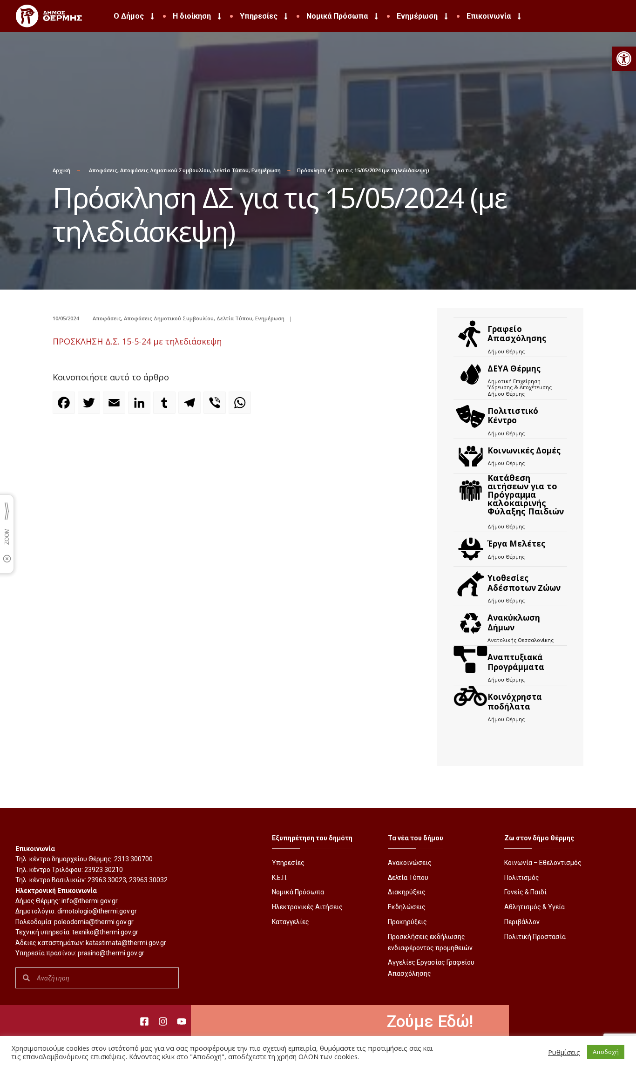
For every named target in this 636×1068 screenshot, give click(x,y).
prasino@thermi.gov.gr (111, 953)
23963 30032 (148, 880)
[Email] (115, 407)
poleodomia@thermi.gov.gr (94, 922)
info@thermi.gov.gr (89, 901)
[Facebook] (65, 407)
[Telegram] (190, 407)
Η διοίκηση (192, 16)
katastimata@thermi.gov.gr (126, 942)
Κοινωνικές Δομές (524, 450)
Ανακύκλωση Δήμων (513, 622)
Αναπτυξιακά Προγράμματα (515, 662)
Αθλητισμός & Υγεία (534, 907)
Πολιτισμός (521, 877)
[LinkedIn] (140, 407)
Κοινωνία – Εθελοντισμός (543, 862)
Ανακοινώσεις (410, 862)
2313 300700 (133, 859)
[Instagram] (163, 1021)
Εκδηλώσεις (407, 907)
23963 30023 (107, 880)
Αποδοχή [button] (606, 1052)
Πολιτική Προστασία (535, 936)
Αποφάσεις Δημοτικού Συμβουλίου (165, 170)
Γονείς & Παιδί (525, 892)
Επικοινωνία (489, 16)
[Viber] (216, 407)
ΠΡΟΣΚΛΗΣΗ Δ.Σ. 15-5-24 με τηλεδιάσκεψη (137, 341)
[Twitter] (90, 407)
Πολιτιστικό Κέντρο (512, 416)
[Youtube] (181, 1021)
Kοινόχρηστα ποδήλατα (514, 701)
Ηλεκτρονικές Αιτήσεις (307, 907)
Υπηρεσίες (258, 16)
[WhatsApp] (241, 407)
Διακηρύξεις (407, 892)
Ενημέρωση (417, 16)
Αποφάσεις (103, 170)
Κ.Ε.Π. (280, 877)
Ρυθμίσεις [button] (564, 1052)
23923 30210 (103, 869)
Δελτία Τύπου (231, 170)
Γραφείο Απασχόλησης (516, 334)
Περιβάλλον (522, 922)
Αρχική (61, 170)
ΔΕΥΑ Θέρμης (514, 368)
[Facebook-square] (144, 1021)
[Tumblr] (165, 407)
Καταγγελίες (290, 922)
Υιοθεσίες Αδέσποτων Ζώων (524, 583)
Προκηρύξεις (407, 922)
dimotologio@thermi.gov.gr (97, 911)
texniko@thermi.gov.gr (105, 932)
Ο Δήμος (129, 16)
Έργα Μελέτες (516, 543)
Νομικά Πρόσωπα (337, 16)
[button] (624, 59)
